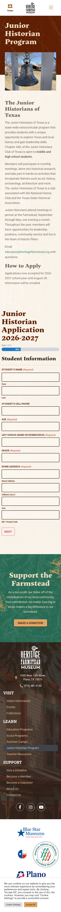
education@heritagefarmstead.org (27, 252)
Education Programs (20, 729)
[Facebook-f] (20, 807)
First (4, 384)
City (4, 508)
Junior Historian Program (23, 748)
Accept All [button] (30, 904)
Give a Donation (17, 770)
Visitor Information (18, 701)
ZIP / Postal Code (9, 521)
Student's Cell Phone (16, 404)
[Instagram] (31, 807)
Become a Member (19, 776)
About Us (12, 788)
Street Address (8, 481)
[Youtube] (41, 807)
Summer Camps (17, 741)
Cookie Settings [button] (13, 904)
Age (9, 419)
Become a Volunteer (20, 782)
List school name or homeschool (28, 435)
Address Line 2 (8, 494)
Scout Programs (17, 735)
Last (4, 397)
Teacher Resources (19, 754)
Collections (14, 713)
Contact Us (14, 795)
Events (11, 707)
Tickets (10, 11)
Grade (11, 450)
